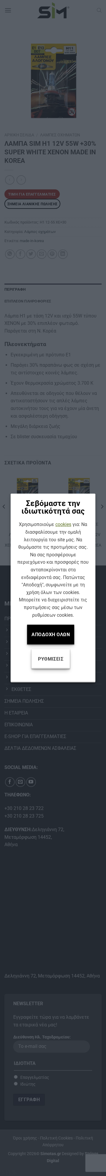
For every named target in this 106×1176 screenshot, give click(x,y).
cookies (63, 524)
